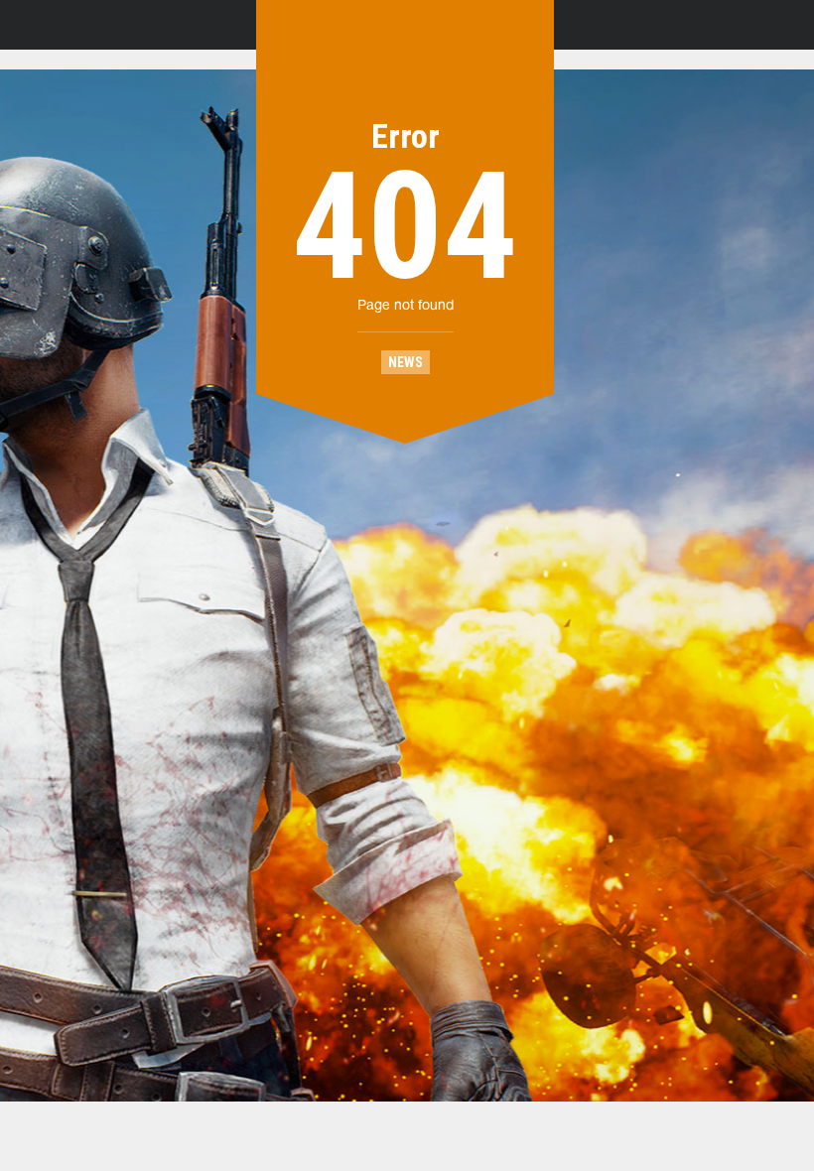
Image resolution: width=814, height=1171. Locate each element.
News (405, 362)
